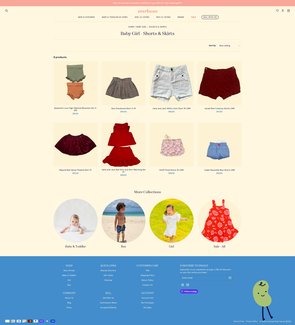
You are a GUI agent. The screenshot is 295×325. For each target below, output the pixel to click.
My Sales (147, 307)
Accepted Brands (108, 307)
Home (131, 27)
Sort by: (212, 45)
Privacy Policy (252, 321)
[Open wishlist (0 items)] (277, 10)
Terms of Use (238, 321)
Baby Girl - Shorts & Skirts (151, 27)
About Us (69, 298)
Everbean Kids (273, 321)
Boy (69, 285)
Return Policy (147, 280)
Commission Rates (108, 302)
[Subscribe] (230, 277)
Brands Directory (108, 270)
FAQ (147, 270)
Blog (69, 302)
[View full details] (75, 83)
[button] (6, 10)
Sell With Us (108, 298)
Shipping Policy (148, 275)
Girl (69, 280)
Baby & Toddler (69, 275)
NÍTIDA (288, 321)
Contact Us (147, 285)
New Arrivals (69, 270)
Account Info (147, 298)
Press (69, 307)
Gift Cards (108, 275)
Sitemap (108, 280)
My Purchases (147, 302)
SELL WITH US (210, 17)
